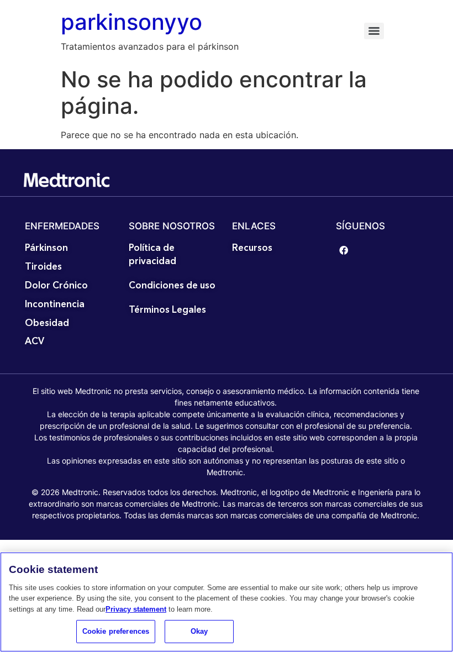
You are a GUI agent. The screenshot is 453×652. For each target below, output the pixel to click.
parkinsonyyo (131, 21)
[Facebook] (344, 250)
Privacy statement (136, 609)
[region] (226, 602)
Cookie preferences (115, 631)
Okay (199, 631)
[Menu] (374, 31)
